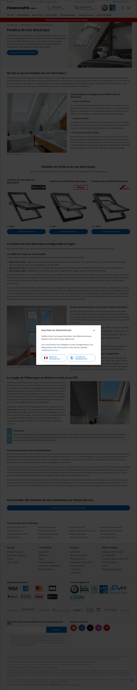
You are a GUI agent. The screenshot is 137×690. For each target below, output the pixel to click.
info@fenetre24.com (49, 350)
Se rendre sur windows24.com (81, 358)
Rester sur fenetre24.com (54, 358)
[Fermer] (94, 330)
